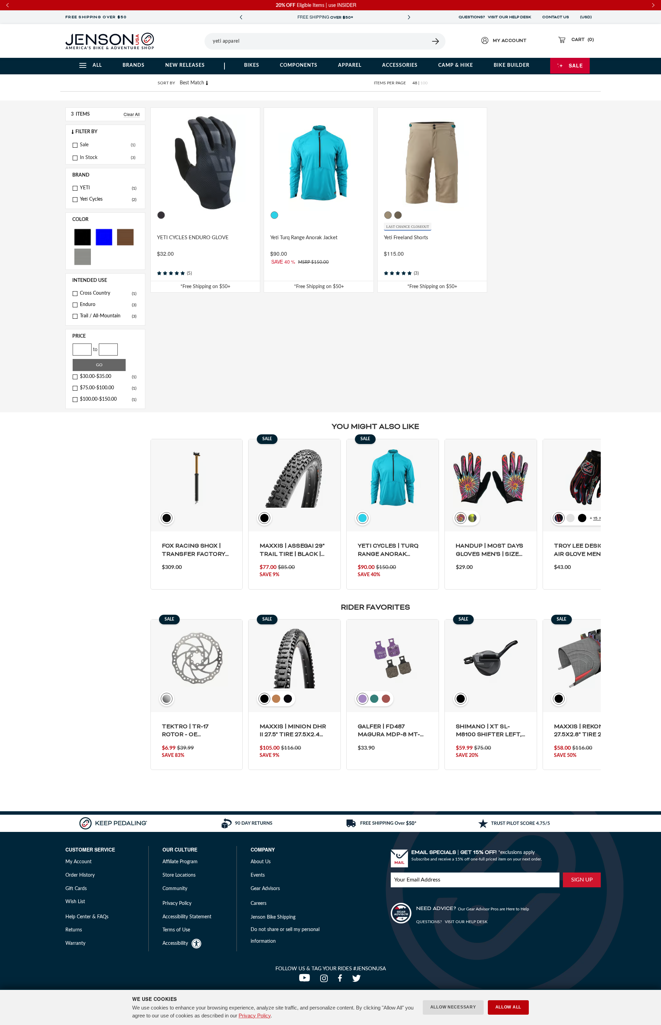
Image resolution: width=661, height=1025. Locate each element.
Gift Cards (76, 888)
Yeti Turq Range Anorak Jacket (303, 237)
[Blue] (104, 236)
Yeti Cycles (108, 199)
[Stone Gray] (398, 215)
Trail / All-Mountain (108, 316)
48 (414, 83)
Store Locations (179, 875)
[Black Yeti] (161, 215)
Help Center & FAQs (86, 917)
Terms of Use (176, 930)
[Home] (109, 41)
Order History (80, 875)
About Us (261, 861)
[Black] (83, 236)
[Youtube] (306, 980)
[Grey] (83, 256)
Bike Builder (511, 65)
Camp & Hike (455, 65)
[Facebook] (341, 980)
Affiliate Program (180, 861)
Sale (576, 65)
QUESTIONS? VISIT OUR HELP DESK (495, 17)
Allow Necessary (453, 1007)
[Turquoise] (274, 215)
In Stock (88, 157)
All (97, 65)
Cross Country (108, 293)
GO (99, 365)
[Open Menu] (185, 41)
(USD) (587, 17)
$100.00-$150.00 (108, 399)
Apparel (349, 65)
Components (298, 65)
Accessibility (175, 943)
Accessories (400, 65)
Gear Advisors (265, 888)
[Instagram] (325, 980)
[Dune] (388, 215)
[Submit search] (436, 41)
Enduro (108, 304)
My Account (78, 861)
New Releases (185, 65)
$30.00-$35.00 (108, 376)
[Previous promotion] (240, 17)
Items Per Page (390, 83)
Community (174, 888)
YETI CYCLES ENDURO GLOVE (193, 237)
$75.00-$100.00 (108, 387)
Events (258, 875)
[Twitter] (357, 980)
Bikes (251, 65)
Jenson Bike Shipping (273, 917)
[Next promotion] (409, 17)
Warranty (75, 943)
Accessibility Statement (186, 917)
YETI (108, 188)
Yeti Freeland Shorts (406, 237)
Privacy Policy (255, 1015)
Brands (134, 65)
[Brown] (125, 236)
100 (424, 83)
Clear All (132, 114)
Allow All (508, 1007)
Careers (258, 903)
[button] (105, 132)
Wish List (75, 901)
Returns (73, 930)
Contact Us (555, 17)
